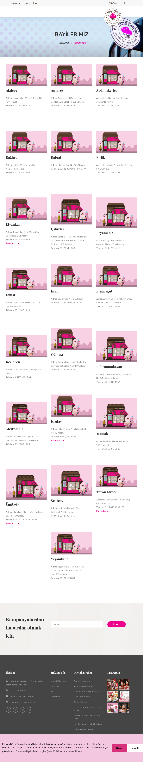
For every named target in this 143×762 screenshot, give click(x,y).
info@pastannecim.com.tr (23, 696)
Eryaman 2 (104, 232)
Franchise (55, 696)
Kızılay (56, 421)
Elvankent (14, 224)
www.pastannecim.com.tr (23, 702)
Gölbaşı (57, 354)
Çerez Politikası (81, 702)
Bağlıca (11, 157)
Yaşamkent (59, 559)
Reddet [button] (119, 748)
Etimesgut (104, 291)
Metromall (14, 429)
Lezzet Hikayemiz (59, 681)
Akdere (11, 90)
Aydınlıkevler (106, 90)
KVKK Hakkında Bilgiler (84, 686)
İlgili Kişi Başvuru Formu (84, 729)
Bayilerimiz (16, 3)
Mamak (102, 433)
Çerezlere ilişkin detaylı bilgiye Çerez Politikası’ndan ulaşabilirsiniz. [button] (49, 751)
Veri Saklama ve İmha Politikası (88, 724)
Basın (35, 3)
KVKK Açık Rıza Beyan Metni (86, 691)
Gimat (10, 295)
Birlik (100, 157)
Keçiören (13, 362)
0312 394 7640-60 (19, 690)
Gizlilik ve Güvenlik (82, 696)
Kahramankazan (109, 366)
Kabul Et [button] (135, 748)
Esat (54, 291)
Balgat (56, 157)
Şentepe (57, 500)
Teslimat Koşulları (82, 681)
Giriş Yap (113, 3)
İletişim (26, 3)
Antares (57, 90)
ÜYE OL (116, 624)
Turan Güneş (106, 492)
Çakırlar (57, 229)
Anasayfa (64, 42)
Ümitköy (12, 504)
